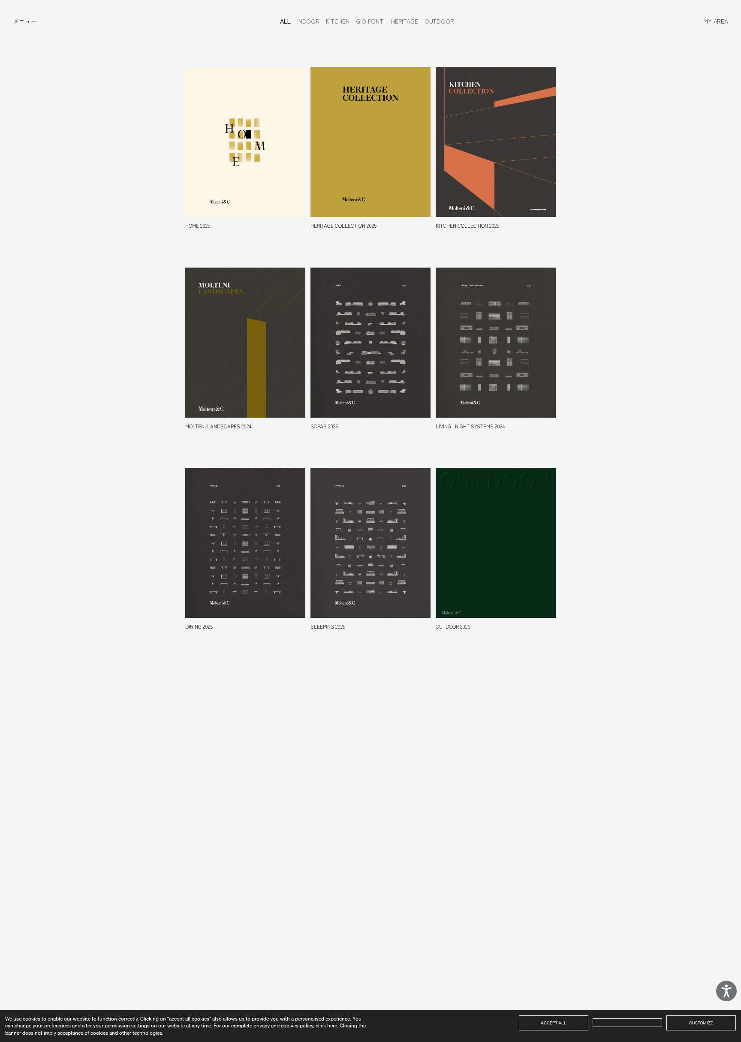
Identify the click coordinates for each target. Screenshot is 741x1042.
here (332, 1025)
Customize (701, 1022)
